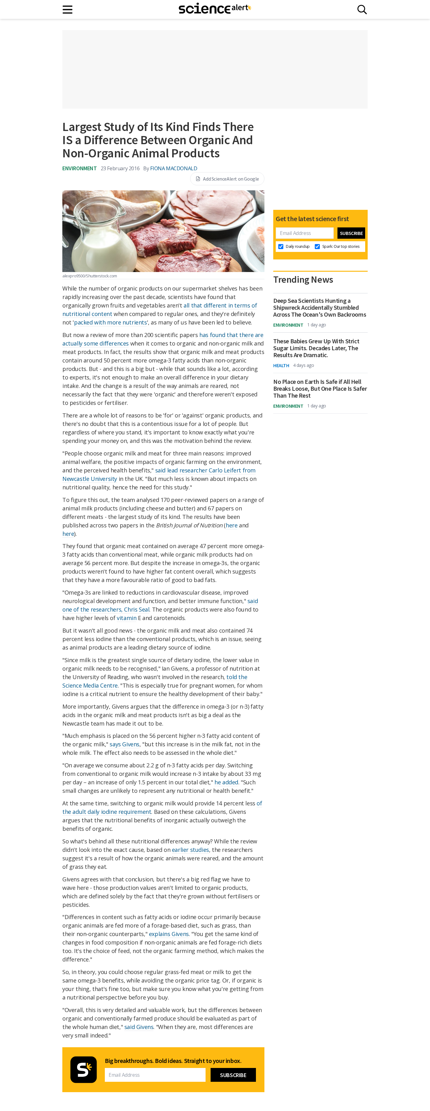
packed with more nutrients (110, 322)
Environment (79, 168)
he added (226, 782)
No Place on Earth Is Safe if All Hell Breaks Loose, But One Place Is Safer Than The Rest (320, 388)
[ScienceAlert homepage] (215, 9)
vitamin (126, 618)
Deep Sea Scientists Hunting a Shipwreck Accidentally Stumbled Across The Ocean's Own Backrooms (319, 307)
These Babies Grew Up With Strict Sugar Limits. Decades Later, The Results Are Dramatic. (316, 348)
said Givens (139, 1027)
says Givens (124, 744)
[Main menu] (67, 9)
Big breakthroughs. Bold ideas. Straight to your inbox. (173, 1060)
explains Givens (169, 934)
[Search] (362, 9)
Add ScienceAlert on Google (231, 179)
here (231, 525)
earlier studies (190, 849)
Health (281, 365)
